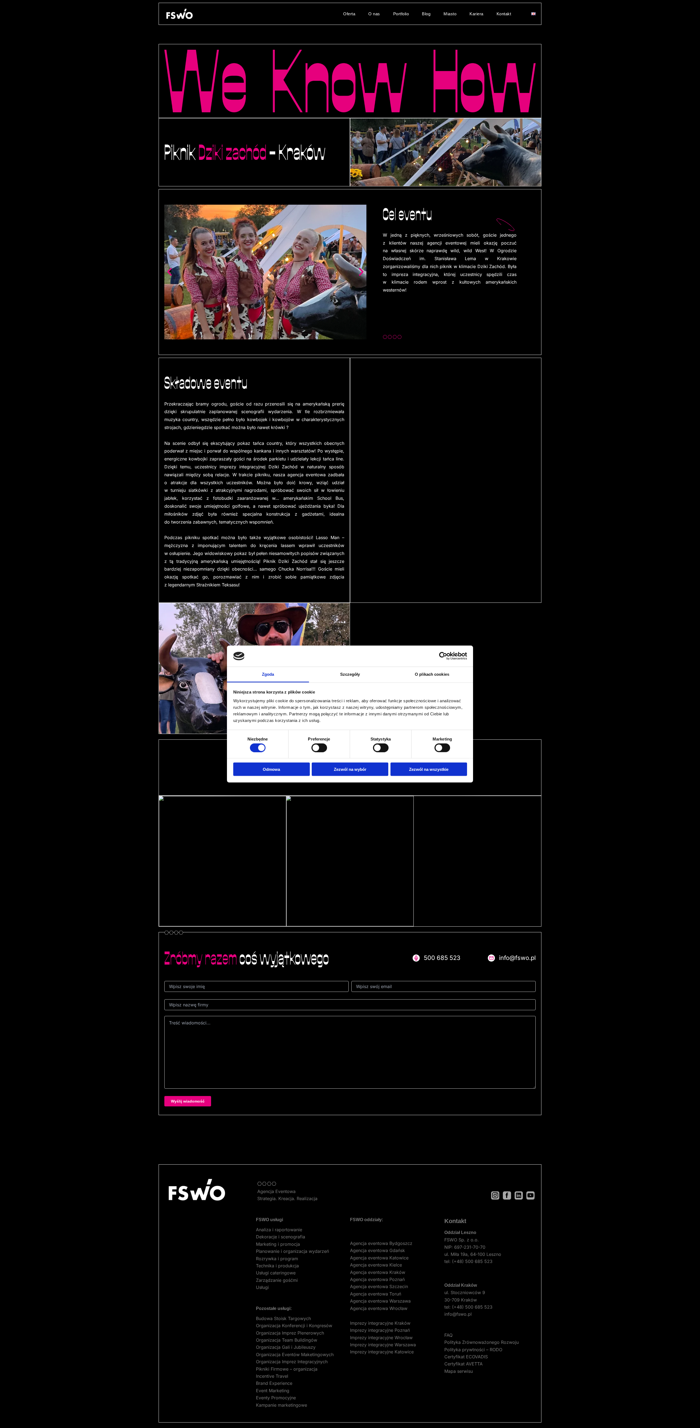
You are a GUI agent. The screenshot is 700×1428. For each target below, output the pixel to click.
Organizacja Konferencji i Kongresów (294, 1325)
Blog (426, 13)
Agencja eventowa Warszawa (380, 1301)
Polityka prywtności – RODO (473, 1349)
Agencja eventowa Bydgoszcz (381, 1243)
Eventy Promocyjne (276, 1397)
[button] (169, 272)
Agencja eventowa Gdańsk (377, 1250)
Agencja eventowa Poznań (377, 1279)
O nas (374, 13)
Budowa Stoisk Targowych (283, 1318)
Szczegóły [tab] (350, 674)
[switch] (319, 747)
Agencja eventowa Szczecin (379, 1286)
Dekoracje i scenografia (280, 1236)
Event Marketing (272, 1390)
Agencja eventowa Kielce (376, 1265)
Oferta (349, 13)
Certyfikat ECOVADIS (466, 1356)
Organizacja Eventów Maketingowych (295, 1354)
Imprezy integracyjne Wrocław (381, 1337)
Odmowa (271, 769)
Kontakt (504, 13)
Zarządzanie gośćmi (277, 1280)
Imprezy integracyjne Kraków (380, 1323)
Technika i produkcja (277, 1265)
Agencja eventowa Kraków (377, 1272)
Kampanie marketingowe (281, 1405)
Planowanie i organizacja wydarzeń (292, 1251)
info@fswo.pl (458, 1314)
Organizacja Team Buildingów (286, 1340)
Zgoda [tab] (268, 674)
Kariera (476, 13)
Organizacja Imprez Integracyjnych (292, 1361)
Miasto (450, 13)
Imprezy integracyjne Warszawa (383, 1344)
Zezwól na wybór (350, 769)
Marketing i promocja (278, 1244)
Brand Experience (274, 1383)
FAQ (448, 1335)
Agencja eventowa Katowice (379, 1257)
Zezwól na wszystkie (428, 769)
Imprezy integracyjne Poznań (380, 1330)
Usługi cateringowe (276, 1273)
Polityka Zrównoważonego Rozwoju (481, 1342)
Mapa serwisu (458, 1371)
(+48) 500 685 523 (472, 1261)
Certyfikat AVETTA (463, 1364)
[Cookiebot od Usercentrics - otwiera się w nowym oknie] (443, 656)
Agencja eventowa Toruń (375, 1294)
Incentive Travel (272, 1376)
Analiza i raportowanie (279, 1229)
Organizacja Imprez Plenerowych (290, 1333)
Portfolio (401, 13)
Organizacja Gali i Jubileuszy (286, 1347)
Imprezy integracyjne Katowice (382, 1351)
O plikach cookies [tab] (432, 674)
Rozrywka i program (277, 1258)
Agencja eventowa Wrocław (378, 1308)
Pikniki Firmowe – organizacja (286, 1369)
